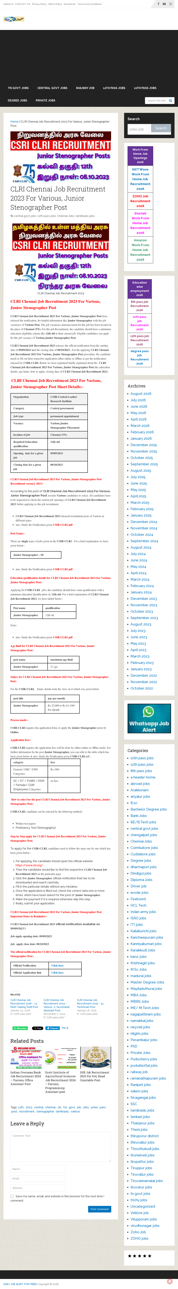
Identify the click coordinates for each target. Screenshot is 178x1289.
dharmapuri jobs (144, 867)
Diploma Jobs (141, 880)
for (65, 1107)
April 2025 (138, 496)
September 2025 (144, 464)
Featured (138, 899)
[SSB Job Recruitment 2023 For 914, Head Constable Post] (95, 1058)
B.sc (134, 803)
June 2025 (139, 483)
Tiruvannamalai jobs (147, 1181)
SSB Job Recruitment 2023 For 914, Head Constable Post (94, 1076)
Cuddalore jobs (143, 854)
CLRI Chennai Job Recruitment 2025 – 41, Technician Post (90, 1003)
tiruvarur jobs (141, 1187)
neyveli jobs (140, 1027)
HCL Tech (138, 905)
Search (171, 100)
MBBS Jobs (140, 1001)
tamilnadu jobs (85, 216)
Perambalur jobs (144, 1040)
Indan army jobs (143, 912)
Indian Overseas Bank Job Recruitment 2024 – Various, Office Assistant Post (25, 1078)
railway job (85, 88)
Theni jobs (139, 1129)
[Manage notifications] (170, 1281)
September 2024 (144, 541)
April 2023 (138, 650)
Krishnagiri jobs (143, 963)
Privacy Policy (39, 4)
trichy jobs (139, 1200)
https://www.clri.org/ (29, 865)
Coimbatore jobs (144, 848)
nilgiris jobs (139, 1033)
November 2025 (144, 451)
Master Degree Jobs (147, 982)
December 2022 (144, 675)
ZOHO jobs (139, 1238)
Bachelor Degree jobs (149, 809)
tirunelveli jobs (143, 1155)
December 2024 (144, 522)
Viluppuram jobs (144, 1219)
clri (59, 1107)
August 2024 (141, 547)
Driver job (139, 886)
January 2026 (141, 438)
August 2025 (141, 470)
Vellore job (140, 1213)
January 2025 (141, 515)
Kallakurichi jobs (143, 931)
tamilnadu (62, 1111)
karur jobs (139, 957)
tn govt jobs (18, 88)
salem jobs (139, 1091)
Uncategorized (143, 1206)
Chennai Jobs (65, 216)
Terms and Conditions (89, 4)
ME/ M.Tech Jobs (145, 1008)
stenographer (45, 1111)
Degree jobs (17, 100)
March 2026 (140, 426)
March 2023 (140, 656)
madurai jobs (141, 976)
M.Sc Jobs (139, 969)
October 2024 (142, 534)
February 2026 (142, 432)
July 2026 (138, 400)
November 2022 (144, 682)
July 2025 (138, 477)
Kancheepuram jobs (147, 937)
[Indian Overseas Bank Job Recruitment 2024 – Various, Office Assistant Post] (26, 1058)
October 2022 (142, 688)
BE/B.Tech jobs (143, 822)
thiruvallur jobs (143, 1142)
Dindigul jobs (141, 873)
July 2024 (138, 554)
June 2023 (139, 637)
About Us (8, 4)
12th (21, 1107)
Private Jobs (45, 100)
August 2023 (141, 624)
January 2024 (141, 592)
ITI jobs (137, 925)
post (14, 1111)
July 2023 (138, 631)
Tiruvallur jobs (142, 1174)
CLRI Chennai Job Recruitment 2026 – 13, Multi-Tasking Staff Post (24, 1003)
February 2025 (142, 509)
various (75, 1111)
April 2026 (139, 419)
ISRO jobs (138, 918)
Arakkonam (140, 790)
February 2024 (142, 586)
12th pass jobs (114, 88)
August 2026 (141, 394)
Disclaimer (70, 4)
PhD (134, 1046)
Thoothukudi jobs (145, 1149)
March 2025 (140, 502)
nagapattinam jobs (146, 1014)
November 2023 (144, 605)
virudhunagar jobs (145, 1226)
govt (72, 1107)
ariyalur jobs (140, 796)
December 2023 (144, 599)
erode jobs (139, 892)
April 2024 (139, 573)
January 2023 (141, 669)
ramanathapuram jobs (148, 1078)
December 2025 (144, 445)
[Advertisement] (89, 56)
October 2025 (142, 458)
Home (14, 121)
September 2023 (144, 618)
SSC (134, 1104)
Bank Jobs (139, 816)
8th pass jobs (141, 771)
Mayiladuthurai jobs (146, 989)
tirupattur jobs (142, 1162)
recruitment (26, 1111)
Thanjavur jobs (143, 1123)
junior (94, 1107)
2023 (29, 1107)
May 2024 (138, 567)
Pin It (65, 1028)
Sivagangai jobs (143, 1097)
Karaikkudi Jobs (143, 950)
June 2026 (139, 406)
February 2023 (142, 663)
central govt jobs (52, 88)
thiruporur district (145, 1136)
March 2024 (140, 579)
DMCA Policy (55, 4)
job (79, 1107)
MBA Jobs (139, 995)
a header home (143, 777)
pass (103, 1107)
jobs (86, 1107)
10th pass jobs (145, 88)
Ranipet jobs (141, 1085)
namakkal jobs (142, 1021)
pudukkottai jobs (144, 1065)
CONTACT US (22, 4)
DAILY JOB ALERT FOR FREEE (20, 1284)
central (38, 1107)
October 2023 (142, 611)
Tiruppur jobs (141, 1168)
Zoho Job (138, 1232)
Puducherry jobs (144, 1059)
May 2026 (138, 413)
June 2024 (139, 560)
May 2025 (138, 490)
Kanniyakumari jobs (146, 944)
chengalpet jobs (144, 835)
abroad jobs (140, 784)
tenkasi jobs (140, 1117)
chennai (50, 1107)
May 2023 (138, 643)
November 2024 (144, 528)
